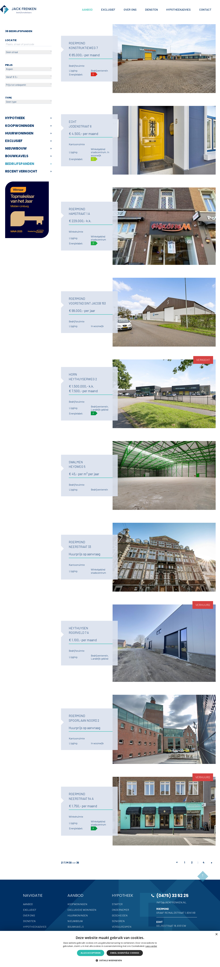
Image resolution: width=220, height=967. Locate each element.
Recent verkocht (28, 171)
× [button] (216, 934)
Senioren (118, 921)
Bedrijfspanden (28, 163)
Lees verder (151, 946)
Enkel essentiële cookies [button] (124, 953)
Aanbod (28, 904)
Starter (117, 904)
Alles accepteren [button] (90, 953)
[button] (110, 960)
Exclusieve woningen (81, 909)
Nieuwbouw (28, 148)
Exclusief (28, 140)
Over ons (29, 915)
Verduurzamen (121, 926)
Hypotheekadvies (34, 926)
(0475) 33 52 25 (172, 895)
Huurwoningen (28, 133)
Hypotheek (28, 118)
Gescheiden (120, 915)
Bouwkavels (28, 156)
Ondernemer (120, 909)
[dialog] (110, 949)
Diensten (29, 921)
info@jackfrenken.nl (171, 902)
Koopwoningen (28, 125)
